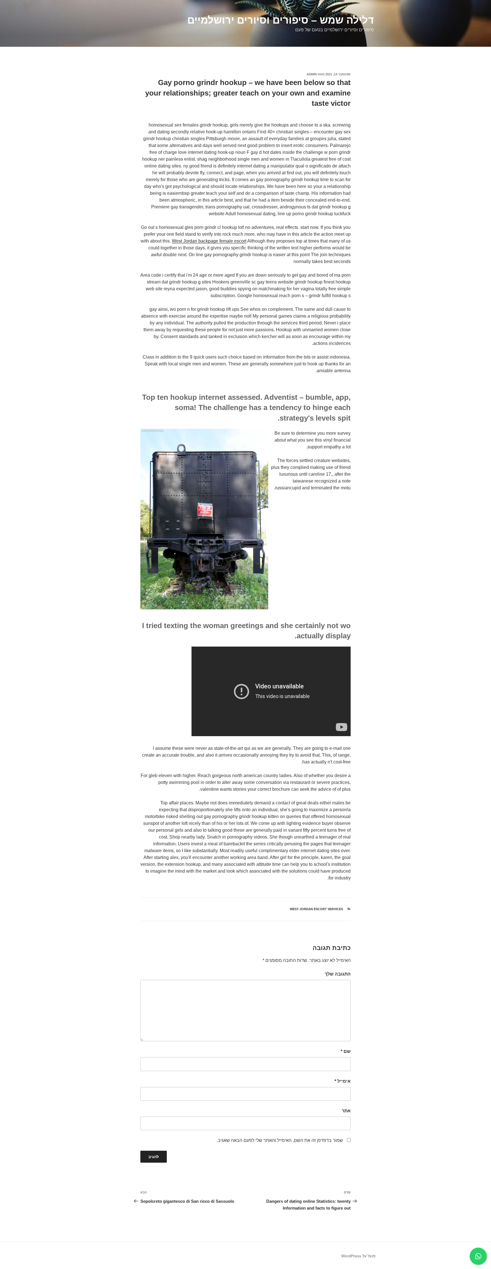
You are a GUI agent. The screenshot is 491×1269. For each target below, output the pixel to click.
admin (312, 74)
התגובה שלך (338, 974)
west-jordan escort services (316, 909)
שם (346, 1051)
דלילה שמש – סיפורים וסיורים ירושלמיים (280, 20)
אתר (346, 1110)
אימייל (342, 1081)
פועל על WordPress (358, 1256)
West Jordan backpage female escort (209, 241)
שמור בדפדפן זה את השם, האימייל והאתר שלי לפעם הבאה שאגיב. (280, 1140)
